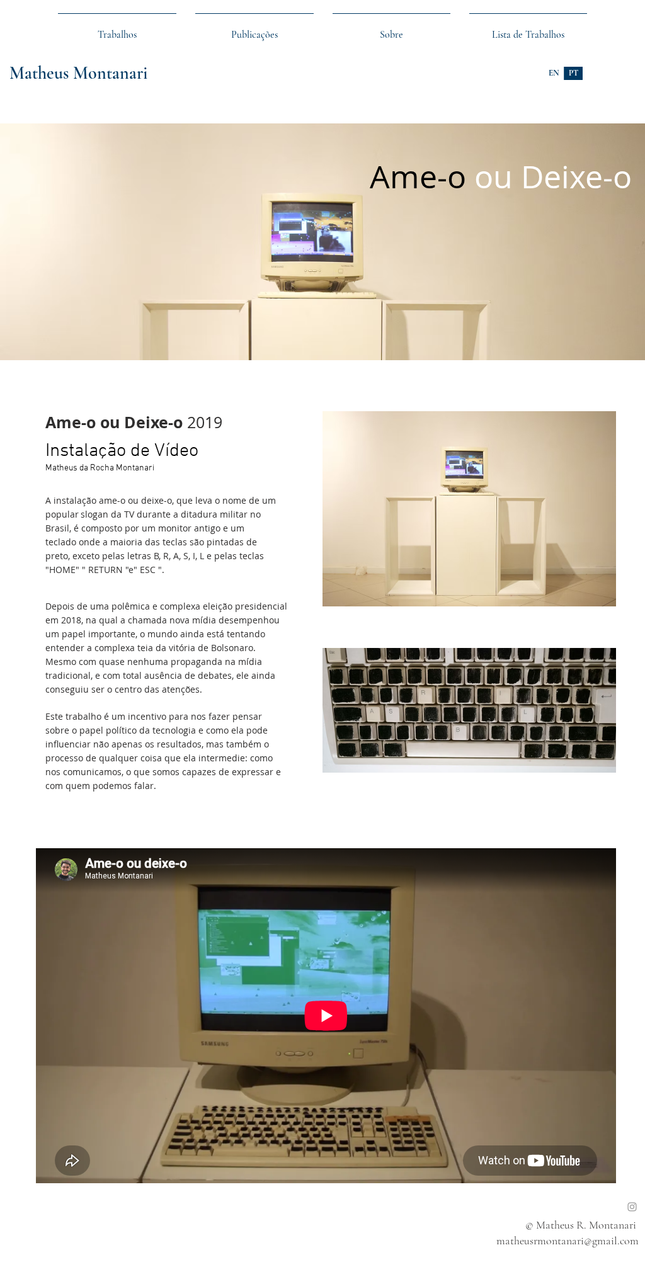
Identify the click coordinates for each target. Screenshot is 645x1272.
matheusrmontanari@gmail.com (567, 1240)
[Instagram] (632, 1207)
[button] (528, 29)
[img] (322, 241)
